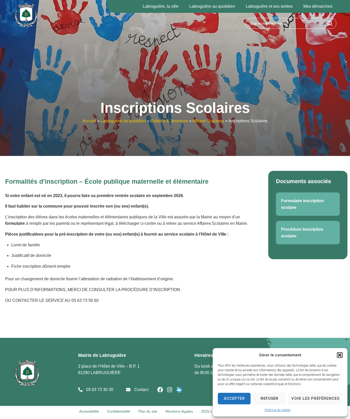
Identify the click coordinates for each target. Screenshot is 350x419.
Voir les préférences (315, 398)
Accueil (89, 121)
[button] (339, 355)
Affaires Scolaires (208, 121)
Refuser (270, 398)
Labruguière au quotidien (123, 121)
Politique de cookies (278, 410)
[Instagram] (169, 390)
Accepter (234, 398)
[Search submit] (329, 23)
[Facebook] (160, 390)
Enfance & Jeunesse (169, 121)
